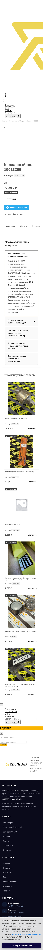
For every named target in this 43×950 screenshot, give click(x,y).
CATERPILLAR (10, 107)
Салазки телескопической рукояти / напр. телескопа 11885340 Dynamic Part (20, 579)
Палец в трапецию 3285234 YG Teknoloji (19, 471)
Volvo (7, 109)
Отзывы (36, 226)
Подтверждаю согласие (21, 945)
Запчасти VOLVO (10, 832)
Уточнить (12, 199)
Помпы (6, 841)
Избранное (7, 886)
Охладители (8, 845)
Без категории (14, 121)
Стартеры (7, 850)
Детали (23, 226)
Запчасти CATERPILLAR (12, 827)
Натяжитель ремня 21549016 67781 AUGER (21, 631)
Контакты (8, 111)
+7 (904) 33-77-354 (16, 906)
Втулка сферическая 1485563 (16, 418)
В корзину (32, 429)
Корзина (6, 891)
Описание (10, 226)
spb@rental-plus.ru (15, 917)
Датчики (6, 836)
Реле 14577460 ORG (12, 525)
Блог (5, 877)
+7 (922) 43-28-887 (16, 913)
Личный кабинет (9, 882)
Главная (5, 121)
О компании (9, 105)
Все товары (8, 823)
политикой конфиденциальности (26, 934)
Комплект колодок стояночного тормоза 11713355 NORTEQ (20, 685)
